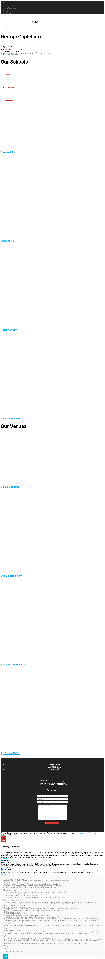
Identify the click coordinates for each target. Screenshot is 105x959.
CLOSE (5, 956)
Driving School (9, 152)
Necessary (6, 861)
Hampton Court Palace (13, 664)
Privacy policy (50, 781)
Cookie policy (59, 781)
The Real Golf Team (54, 764)
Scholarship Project (54, 768)
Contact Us (54, 766)
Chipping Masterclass (13, 418)
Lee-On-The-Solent (11, 575)
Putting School (9, 329)
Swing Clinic (7, 240)
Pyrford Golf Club (10, 753)
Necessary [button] (4, 859)
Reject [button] (85, 833)
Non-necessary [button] (6, 867)
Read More (92, 833)
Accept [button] (80, 833)
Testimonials (54, 769)
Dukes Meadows (10, 486)
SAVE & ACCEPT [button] (6, 874)
